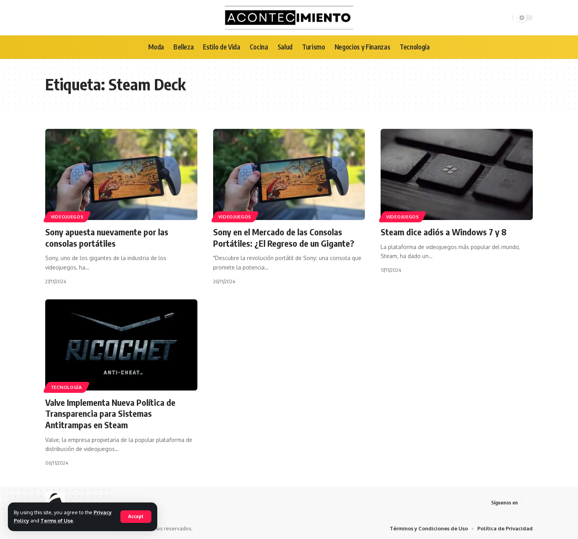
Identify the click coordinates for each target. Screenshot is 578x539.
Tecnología (66, 387)
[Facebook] (528, 502)
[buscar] (506, 17)
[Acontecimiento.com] (289, 17)
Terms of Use (56, 520)
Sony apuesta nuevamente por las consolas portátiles (106, 237)
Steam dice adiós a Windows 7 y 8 (443, 231)
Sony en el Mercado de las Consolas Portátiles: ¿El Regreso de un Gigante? (283, 237)
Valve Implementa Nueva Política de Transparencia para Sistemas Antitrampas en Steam (110, 413)
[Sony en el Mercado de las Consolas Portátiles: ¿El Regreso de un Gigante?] (289, 174)
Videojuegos (67, 217)
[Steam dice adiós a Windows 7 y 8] (457, 174)
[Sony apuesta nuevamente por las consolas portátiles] (121, 174)
